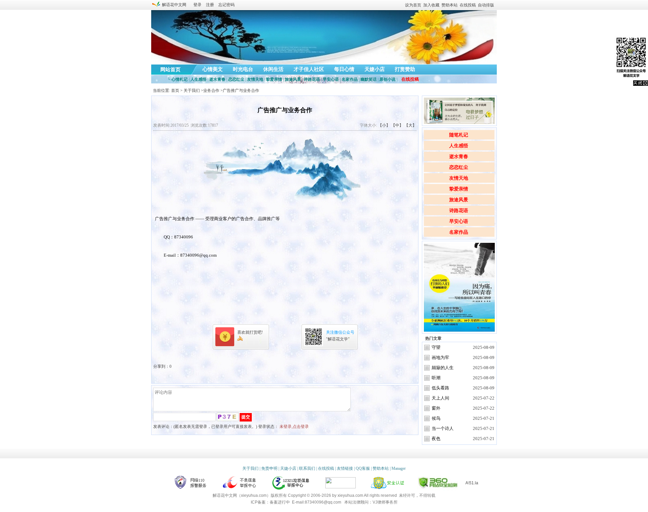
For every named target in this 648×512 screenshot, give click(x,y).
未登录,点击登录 (294, 426)
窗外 (436, 408)
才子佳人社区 (309, 69)
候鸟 (436, 418)
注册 (210, 4)
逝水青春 (458, 156)
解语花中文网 (173, 4)
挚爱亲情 (458, 188)
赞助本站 (449, 5)
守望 (436, 347)
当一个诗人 (443, 428)
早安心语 (458, 221)
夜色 (436, 438)
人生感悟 (458, 145)
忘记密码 (226, 4)
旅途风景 (458, 199)
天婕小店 (374, 69)
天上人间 (440, 398)
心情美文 (212, 69)
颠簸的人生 (443, 367)
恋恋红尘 (458, 167)
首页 (175, 90)
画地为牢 (440, 357)
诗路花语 (458, 210)
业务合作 (211, 90)
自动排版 (486, 5)
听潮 (436, 377)
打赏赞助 (405, 69)
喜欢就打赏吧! (250, 332)
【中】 (397, 125)
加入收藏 (431, 5)
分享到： (161, 366)
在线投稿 (468, 5)
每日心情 (344, 69)
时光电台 (243, 69)
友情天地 (458, 178)
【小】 (384, 125)
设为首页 (413, 5)
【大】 (410, 125)
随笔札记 (458, 134)
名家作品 (458, 232)
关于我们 (192, 90)
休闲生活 (273, 69)
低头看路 (440, 387)
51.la (473, 483)
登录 (197, 4)
